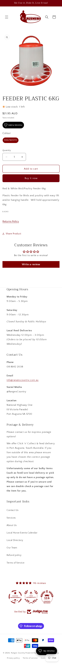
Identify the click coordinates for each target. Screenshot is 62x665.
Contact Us (13, 510)
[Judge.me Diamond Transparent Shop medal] (15, 596)
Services (11, 518)
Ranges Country (18, 653)
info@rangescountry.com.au (23, 380)
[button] (6, 17)
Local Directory (15, 540)
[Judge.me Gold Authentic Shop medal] (31, 596)
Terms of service (30, 658)
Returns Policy (10, 221)
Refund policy (14, 555)
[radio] (10, 140)
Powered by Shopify (34, 653)
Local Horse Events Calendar (22, 532)
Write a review (31, 264)
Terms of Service (15, 562)
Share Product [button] (13, 233)
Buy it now (31, 178)
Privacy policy (13, 658)
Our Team (12, 547)
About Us (12, 525)
